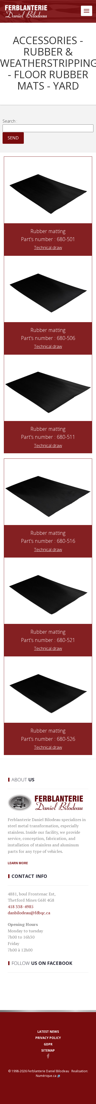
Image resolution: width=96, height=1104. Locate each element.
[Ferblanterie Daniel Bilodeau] (26, 11)
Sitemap (48, 1050)
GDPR (48, 1044)
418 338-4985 (21, 906)
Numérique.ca (46, 1076)
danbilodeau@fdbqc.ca (29, 913)
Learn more (18, 863)
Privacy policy (48, 1038)
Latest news (48, 1031)
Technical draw (48, 247)
